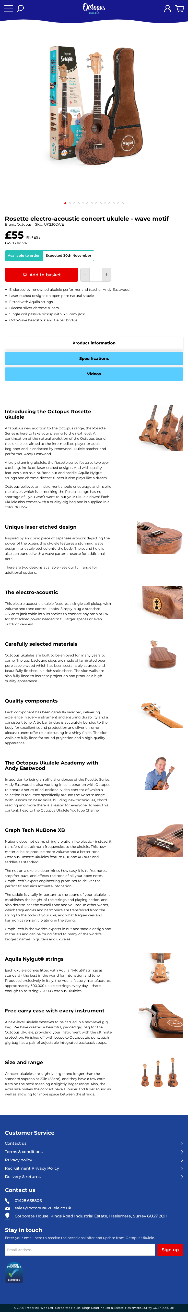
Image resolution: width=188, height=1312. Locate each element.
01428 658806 (28, 1200)
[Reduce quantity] (85, 274)
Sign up (170, 1249)
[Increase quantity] (106, 274)
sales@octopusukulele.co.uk (43, 1208)
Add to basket (45, 275)
